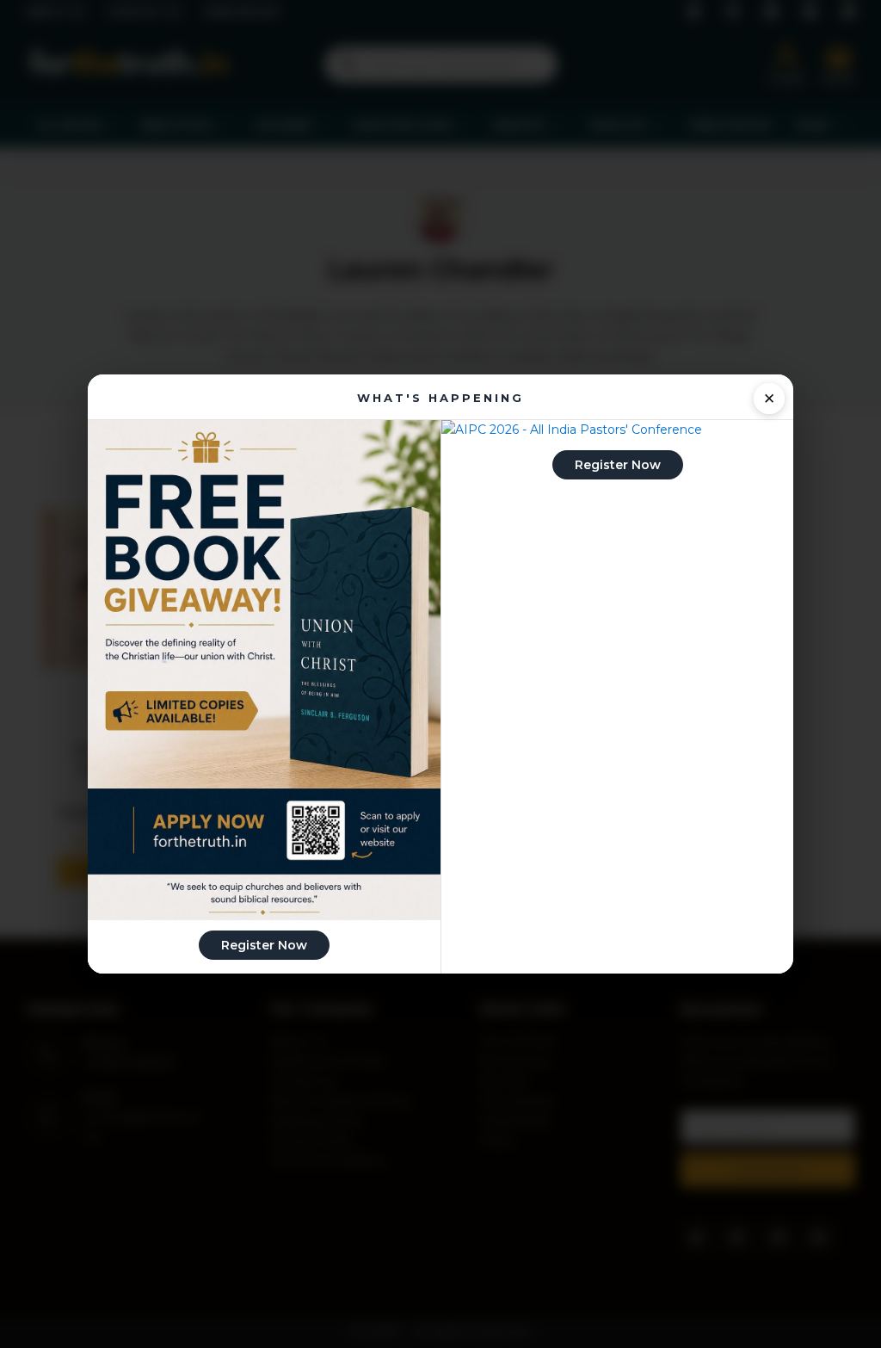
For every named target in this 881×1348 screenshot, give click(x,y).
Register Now (264, 945)
